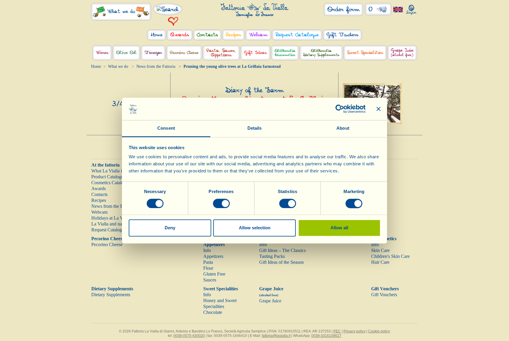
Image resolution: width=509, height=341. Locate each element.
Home (96, 66)
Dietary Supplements (112, 288)
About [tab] (342, 128)
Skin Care (380, 250)
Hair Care (380, 262)
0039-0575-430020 (189, 336)
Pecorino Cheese (107, 238)
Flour (208, 268)
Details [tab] (254, 128)
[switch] (221, 203)
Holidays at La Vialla (111, 217)
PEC (337, 331)
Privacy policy (354, 331)
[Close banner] (378, 109)
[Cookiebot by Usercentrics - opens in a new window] (340, 108)
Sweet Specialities (220, 288)
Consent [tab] (166, 128)
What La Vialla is (107, 170)
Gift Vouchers (385, 288)
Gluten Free (214, 273)
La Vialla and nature (110, 223)
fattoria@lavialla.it (276, 336)
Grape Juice (270, 300)
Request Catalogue (108, 229)
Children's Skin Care (390, 256)
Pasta (208, 262)
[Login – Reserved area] (411, 8)
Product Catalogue (108, 176)
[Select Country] (398, 9)
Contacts (99, 194)
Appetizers (213, 256)
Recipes (98, 200)
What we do (118, 66)
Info (207, 250)
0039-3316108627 (326, 336)
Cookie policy (379, 331)
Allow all (339, 227)
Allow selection (254, 227)
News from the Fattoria (155, 66)
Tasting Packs (272, 256)
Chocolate (212, 312)
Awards (98, 188)
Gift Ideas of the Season (281, 262)
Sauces (209, 279)
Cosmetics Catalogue (110, 182)
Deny (170, 227)
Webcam (99, 212)
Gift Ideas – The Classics (282, 250)
